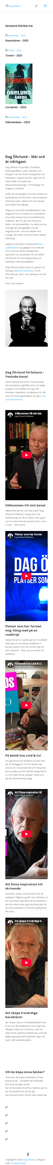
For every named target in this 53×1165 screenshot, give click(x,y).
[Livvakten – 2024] (26, 84)
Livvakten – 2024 (15, 107)
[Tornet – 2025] (26, 50)
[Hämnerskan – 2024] (26, 117)
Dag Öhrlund (29, 1159)
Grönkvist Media (18, 1163)
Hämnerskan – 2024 (17, 122)
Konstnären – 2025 (16, 40)
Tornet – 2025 (13, 55)
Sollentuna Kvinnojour (23, 270)
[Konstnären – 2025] (26, 35)
